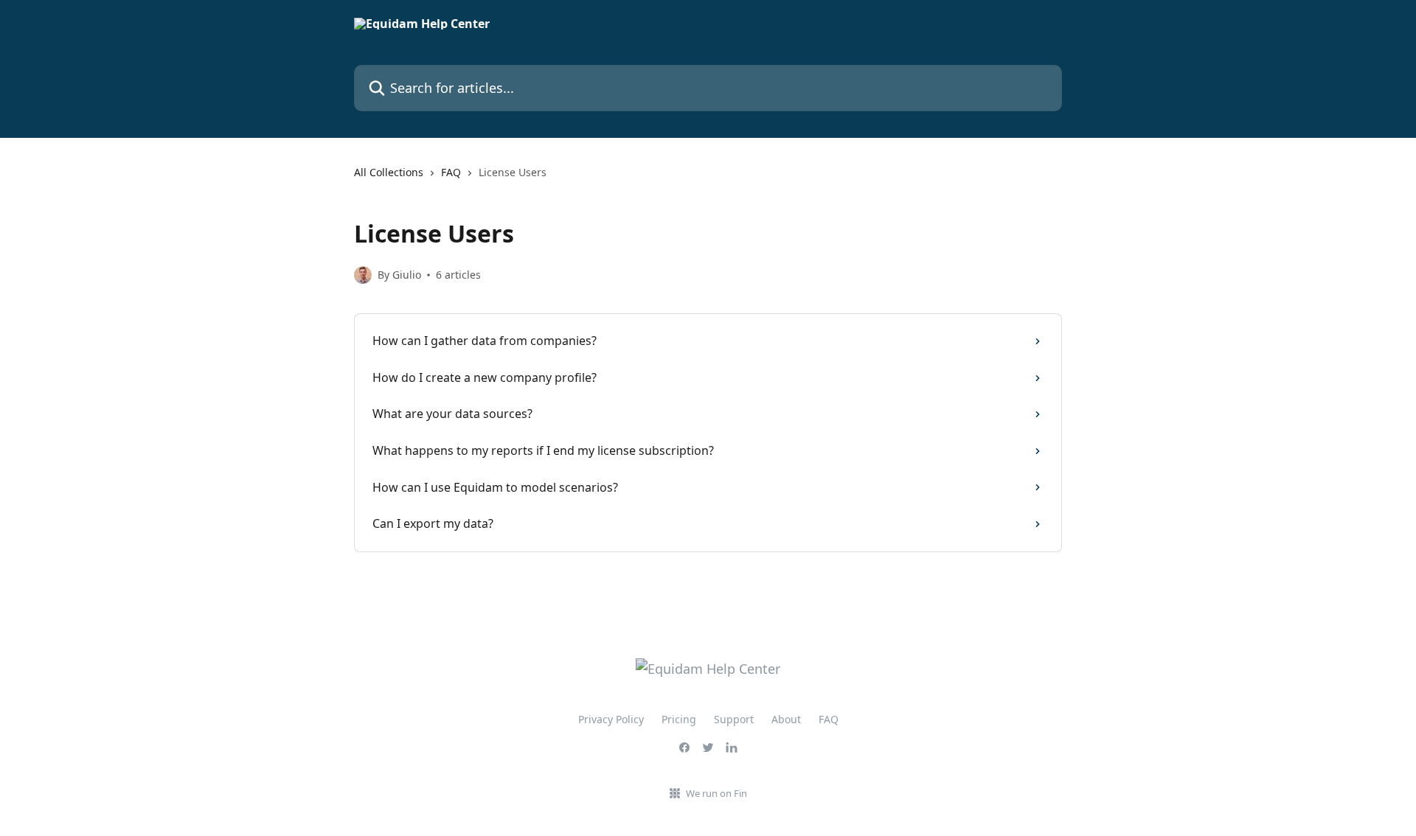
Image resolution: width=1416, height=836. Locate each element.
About (786, 719)
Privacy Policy (611, 719)
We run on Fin (716, 793)
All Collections (388, 172)
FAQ (451, 172)
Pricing (679, 719)
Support (734, 719)
